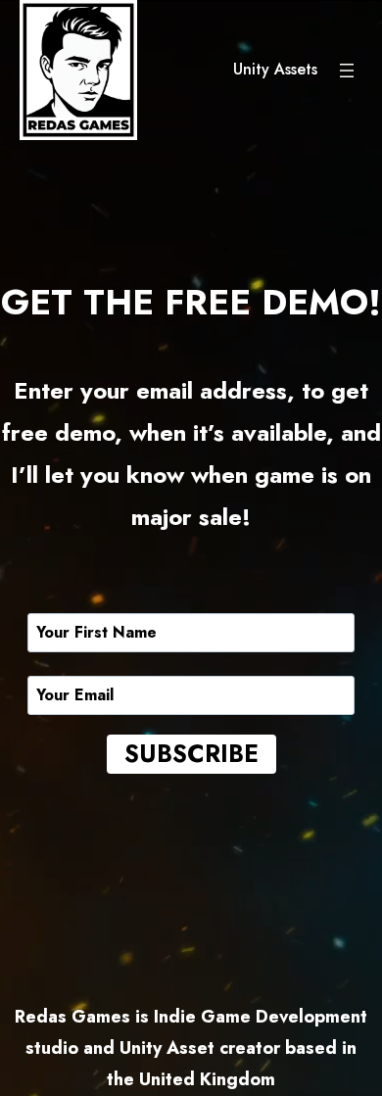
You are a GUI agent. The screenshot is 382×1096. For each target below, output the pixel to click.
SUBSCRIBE (191, 753)
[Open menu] (346, 70)
